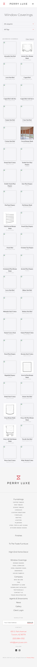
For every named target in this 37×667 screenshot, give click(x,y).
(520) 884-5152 (19, 638)
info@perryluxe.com (18, 642)
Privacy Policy (30, 657)
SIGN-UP (30, 622)
